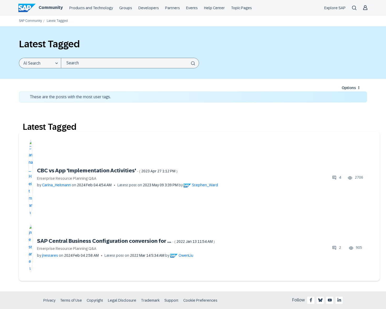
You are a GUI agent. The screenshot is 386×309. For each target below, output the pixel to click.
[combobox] (130, 63)
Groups (125, 8)
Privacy (49, 300)
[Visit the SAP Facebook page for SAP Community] (311, 300)
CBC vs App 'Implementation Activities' (107, 170)
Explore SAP (335, 8)
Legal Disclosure (122, 300)
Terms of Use (71, 300)
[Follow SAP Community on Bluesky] (320, 300)
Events (192, 8)
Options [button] (349, 88)
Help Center (214, 8)
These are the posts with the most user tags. (70, 97)
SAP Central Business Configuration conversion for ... (126, 241)
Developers (148, 8)
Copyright (95, 300)
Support (171, 300)
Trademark (150, 300)
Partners (172, 8)
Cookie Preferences (200, 300)
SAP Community (30, 21)
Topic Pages (241, 8)
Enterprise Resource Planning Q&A (66, 178)
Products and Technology (91, 8)
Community (51, 7)
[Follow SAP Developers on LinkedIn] (339, 300)
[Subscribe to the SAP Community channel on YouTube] (330, 300)
